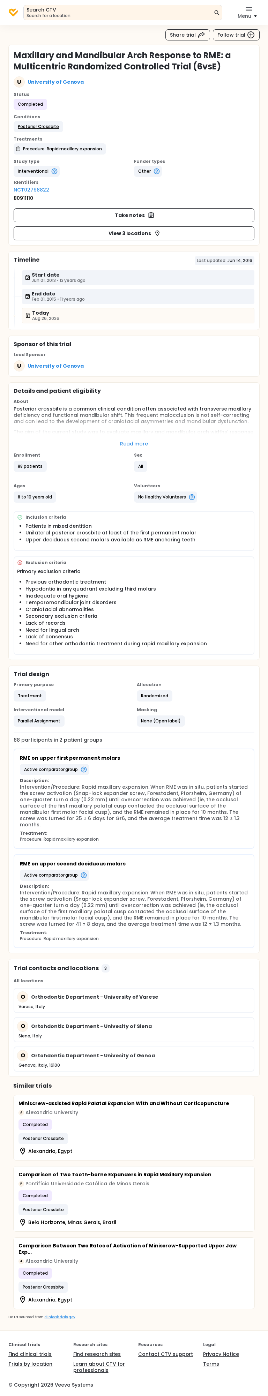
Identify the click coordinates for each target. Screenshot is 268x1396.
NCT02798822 (31, 190)
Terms (211, 1364)
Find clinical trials (30, 1354)
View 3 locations (130, 233)
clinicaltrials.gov (59, 1317)
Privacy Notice (221, 1354)
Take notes (130, 215)
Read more (134, 444)
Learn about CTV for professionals (99, 1367)
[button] (38, 126)
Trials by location (30, 1364)
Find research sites (97, 1354)
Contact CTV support (165, 1354)
